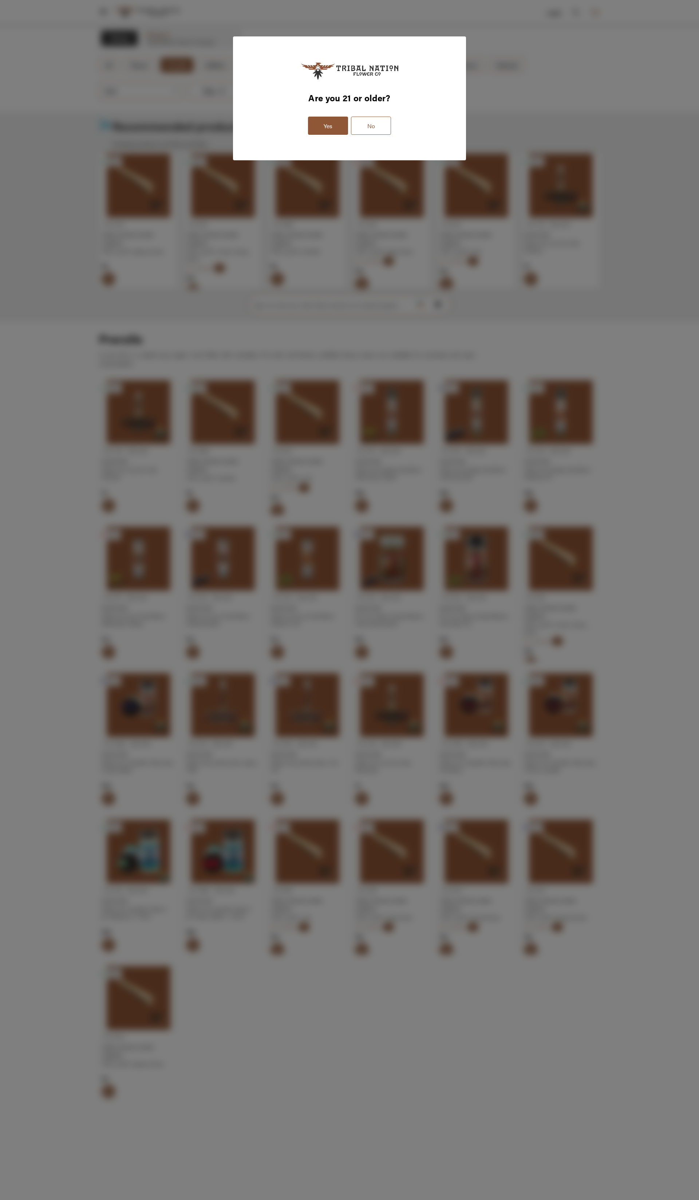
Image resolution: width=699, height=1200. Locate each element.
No (371, 126)
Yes (328, 126)
